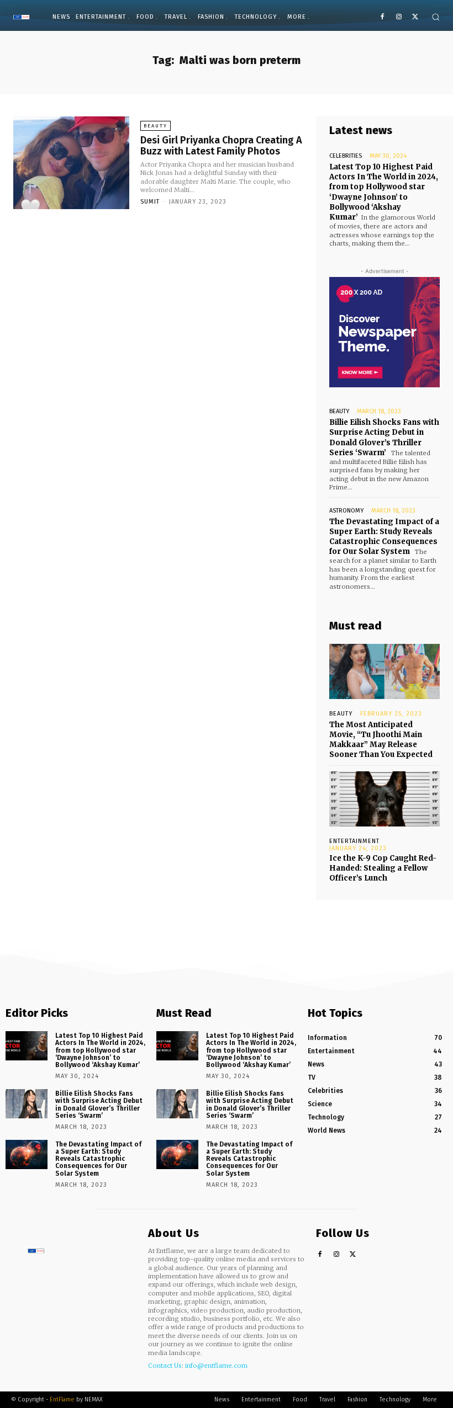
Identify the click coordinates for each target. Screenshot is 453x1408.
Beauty (155, 126)
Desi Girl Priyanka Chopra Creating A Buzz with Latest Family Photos (221, 145)
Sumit (150, 201)
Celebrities (345, 156)
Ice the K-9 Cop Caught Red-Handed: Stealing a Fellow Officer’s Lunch (382, 868)
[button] (435, 17)
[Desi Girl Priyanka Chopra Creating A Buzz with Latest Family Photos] (71, 162)
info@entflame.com (216, 1365)
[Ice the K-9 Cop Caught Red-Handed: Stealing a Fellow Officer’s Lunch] (384, 798)
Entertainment (354, 841)
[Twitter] (415, 17)
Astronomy (346, 511)
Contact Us (165, 1365)
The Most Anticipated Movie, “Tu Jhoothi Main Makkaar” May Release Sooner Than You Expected (381, 740)
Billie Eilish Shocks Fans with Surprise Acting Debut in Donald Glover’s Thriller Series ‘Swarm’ (384, 437)
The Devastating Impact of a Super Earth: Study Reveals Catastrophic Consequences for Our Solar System (384, 537)
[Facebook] (382, 17)
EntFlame (62, 1399)
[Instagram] (398, 17)
